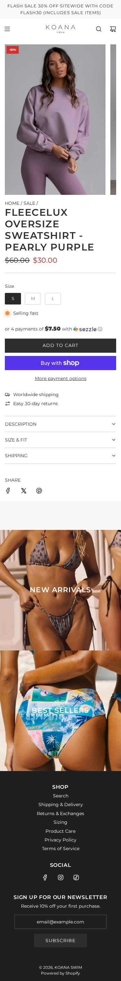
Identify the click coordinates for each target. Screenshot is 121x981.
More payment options (60, 378)
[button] (60, 329)
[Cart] (113, 29)
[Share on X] (23, 492)
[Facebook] (45, 877)
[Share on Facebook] (8, 492)
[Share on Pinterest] (39, 492)
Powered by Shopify (60, 973)
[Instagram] (61, 877)
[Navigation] (7, 29)
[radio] (13, 298)
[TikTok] (76, 877)
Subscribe (60, 940)
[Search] (99, 29)
